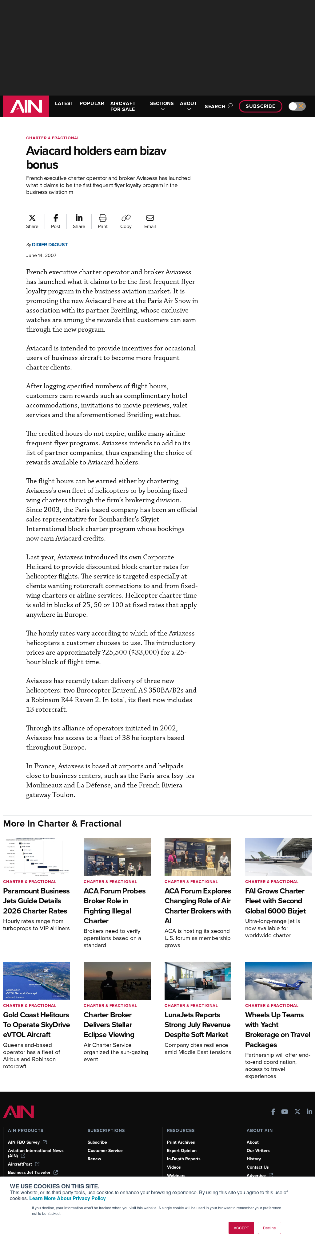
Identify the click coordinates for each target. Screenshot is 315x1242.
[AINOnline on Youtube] (284, 1112)
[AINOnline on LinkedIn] (309, 1112)
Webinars (176, 1175)
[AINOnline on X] (297, 1112)
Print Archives (181, 1142)
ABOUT (188, 103)
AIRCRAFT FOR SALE (123, 106)
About (253, 1142)
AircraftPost (20, 1164)
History (254, 1159)
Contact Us (258, 1167)
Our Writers (258, 1150)
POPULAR (92, 103)
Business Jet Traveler (29, 1172)
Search (215, 106)
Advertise (256, 1175)
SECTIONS (162, 103)
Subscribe (260, 106)
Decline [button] (269, 1227)
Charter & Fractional (53, 138)
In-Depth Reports (184, 1159)
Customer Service (105, 1150)
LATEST (64, 103)
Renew (94, 1159)
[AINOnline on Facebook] (273, 1112)
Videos (174, 1167)
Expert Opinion (182, 1150)
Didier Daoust (50, 244)
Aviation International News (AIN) (36, 1153)
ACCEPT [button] (241, 1227)
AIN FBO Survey (24, 1142)
